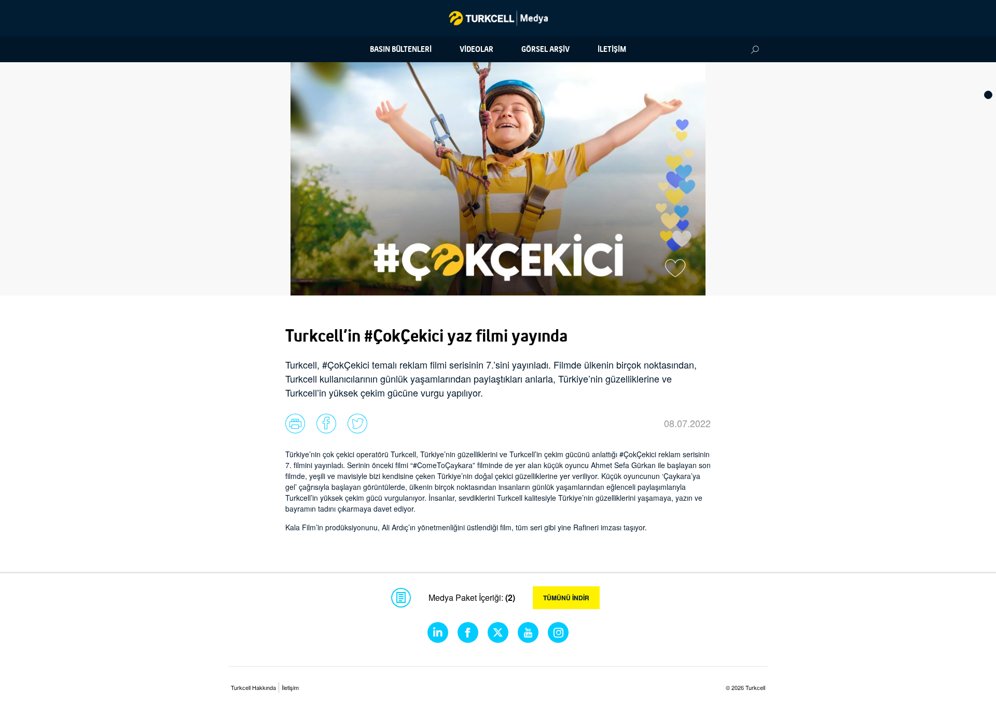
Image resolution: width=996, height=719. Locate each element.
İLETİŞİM (612, 49)
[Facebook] (468, 632)
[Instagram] (558, 632)
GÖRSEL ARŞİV (545, 49)
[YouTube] (528, 632)
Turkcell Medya (498, 18)
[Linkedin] (437, 632)
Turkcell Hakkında (253, 687)
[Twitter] (498, 632)
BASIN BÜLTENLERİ (401, 49)
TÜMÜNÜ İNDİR (566, 597)
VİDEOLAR (476, 49)
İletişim (290, 687)
